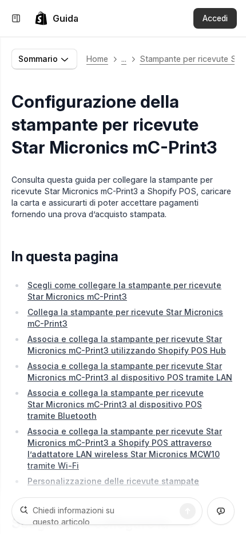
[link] (56, 18)
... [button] (123, 59)
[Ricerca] (188, 511)
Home (97, 59)
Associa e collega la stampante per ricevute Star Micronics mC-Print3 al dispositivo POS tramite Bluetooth (115, 404)
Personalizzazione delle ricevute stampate (113, 481)
